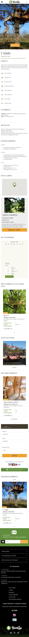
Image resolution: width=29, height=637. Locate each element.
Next (23, 303)
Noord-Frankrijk (8, 5)
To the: (6, 265)
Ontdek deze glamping (14, 230)
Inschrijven (24, 541)
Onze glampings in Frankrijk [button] (9, 555)
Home (2, 5)
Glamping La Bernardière (17, 5)
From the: (7, 263)
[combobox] (14, 450)
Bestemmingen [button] (5, 551)
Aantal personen (5, 447)
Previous (6, 303)
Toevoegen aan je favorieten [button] (16, 469)
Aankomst (4, 431)
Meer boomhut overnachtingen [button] (10, 560)
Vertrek (3, 438)
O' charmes (26, 5)
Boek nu (14, 455)
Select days (9, 276)
